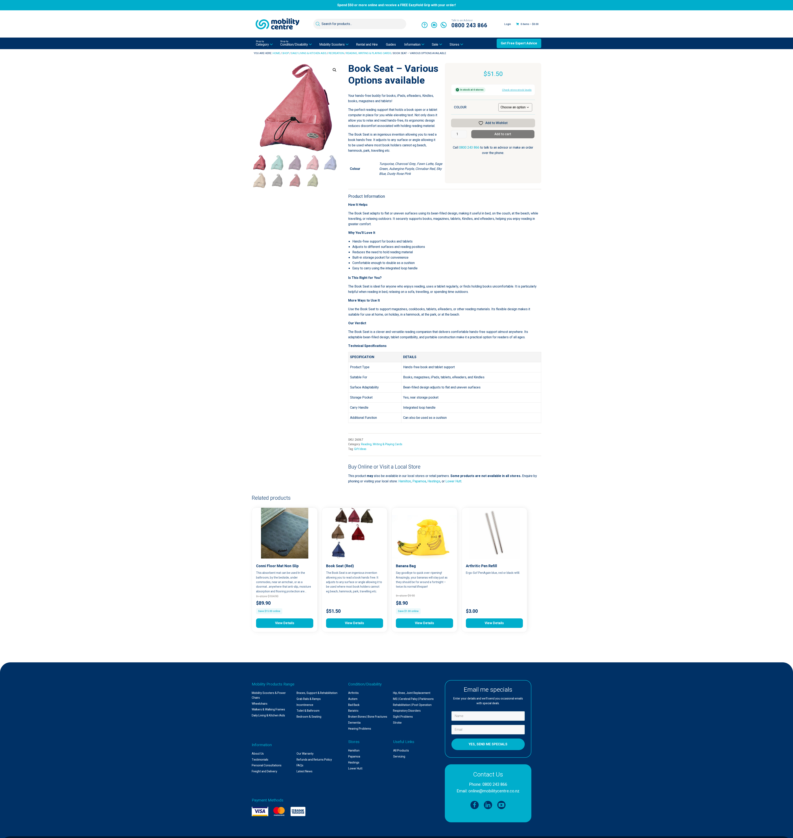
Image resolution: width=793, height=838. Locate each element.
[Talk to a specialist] (424, 25)
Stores (354, 742)
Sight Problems (403, 717)
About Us (258, 754)
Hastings (433, 481)
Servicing (399, 756)
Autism (352, 699)
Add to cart (502, 134)
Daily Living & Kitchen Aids (308, 53)
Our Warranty (305, 754)
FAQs (300, 765)
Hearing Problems (359, 729)
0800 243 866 (469, 147)
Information (262, 745)
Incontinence (305, 705)
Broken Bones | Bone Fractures (367, 717)
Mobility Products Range (273, 684)
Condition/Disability (365, 684)
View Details (284, 623)
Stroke (397, 723)
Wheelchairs (259, 704)
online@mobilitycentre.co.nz (494, 791)
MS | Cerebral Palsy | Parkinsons (413, 699)
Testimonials (260, 760)
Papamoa (419, 481)
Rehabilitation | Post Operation (412, 705)
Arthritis (353, 693)
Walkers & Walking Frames (268, 709)
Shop (285, 53)
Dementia (354, 723)
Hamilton (404, 481)
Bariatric (353, 711)
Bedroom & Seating (309, 717)
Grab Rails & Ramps (309, 699)
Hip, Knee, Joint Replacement (411, 693)
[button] (334, 70)
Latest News (304, 771)
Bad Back (354, 705)
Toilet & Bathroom (308, 711)
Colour (460, 107)
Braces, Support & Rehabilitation (317, 693)
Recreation (336, 53)
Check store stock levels (517, 90)
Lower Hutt (453, 481)
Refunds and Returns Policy (314, 760)
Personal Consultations (266, 765)
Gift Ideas (360, 449)
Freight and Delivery (264, 771)
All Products (401, 750)
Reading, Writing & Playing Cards (368, 53)
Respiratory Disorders (407, 711)
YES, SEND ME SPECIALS (488, 744)
